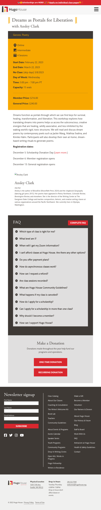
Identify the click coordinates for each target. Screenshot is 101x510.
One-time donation (50, 362)
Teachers (51, 418)
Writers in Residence (56, 468)
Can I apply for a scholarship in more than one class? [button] (46, 308)
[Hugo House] (17, 483)
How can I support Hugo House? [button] (36, 322)
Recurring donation (50, 372)
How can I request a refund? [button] (33, 273)
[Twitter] (11, 435)
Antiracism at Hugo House (84, 443)
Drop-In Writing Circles (57, 452)
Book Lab (51, 414)
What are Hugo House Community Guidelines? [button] (43, 287)
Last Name (8, 408)
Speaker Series (53, 438)
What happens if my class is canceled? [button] (38, 294)
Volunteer (78, 405)
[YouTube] (22, 435)
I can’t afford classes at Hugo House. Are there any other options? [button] (52, 252)
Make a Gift (78, 396)
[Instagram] (16, 435)
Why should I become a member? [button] (36, 315)
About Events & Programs (58, 429)
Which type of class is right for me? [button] (37, 231)
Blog (76, 425)
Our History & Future (82, 420)
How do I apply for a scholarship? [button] (36, 301)
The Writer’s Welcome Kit (58, 409)
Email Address (9, 415)
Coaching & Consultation (58, 405)
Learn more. (61, 152)
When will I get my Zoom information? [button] (39, 245)
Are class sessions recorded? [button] (33, 280)
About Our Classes (55, 400)
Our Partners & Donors (83, 409)
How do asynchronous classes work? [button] (37, 266)
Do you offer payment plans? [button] (34, 259)
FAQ (75, 438)
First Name (8, 400)
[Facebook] (5, 435)
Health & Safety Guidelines (84, 447)
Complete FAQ (78, 222)
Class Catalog (53, 396)
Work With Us (79, 434)
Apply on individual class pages (64, 2)
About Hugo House (82, 416)
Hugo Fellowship (54, 463)
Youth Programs (54, 443)
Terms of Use (39, 502)
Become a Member (82, 400)
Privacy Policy (29, 502)
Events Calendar (54, 434)
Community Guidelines (57, 423)
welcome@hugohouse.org (76, 485)
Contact (77, 452)
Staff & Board (79, 429)
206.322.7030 (71, 482)
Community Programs (56, 447)
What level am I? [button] (27, 238)
